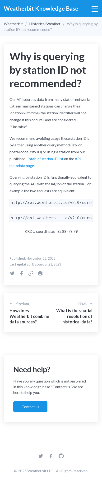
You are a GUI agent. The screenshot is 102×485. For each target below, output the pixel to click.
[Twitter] (41, 457)
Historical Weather (44, 23)
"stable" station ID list (45, 158)
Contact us (30, 406)
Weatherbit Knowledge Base (41, 8)
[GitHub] (61, 457)
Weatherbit (13, 23)
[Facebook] (51, 457)
